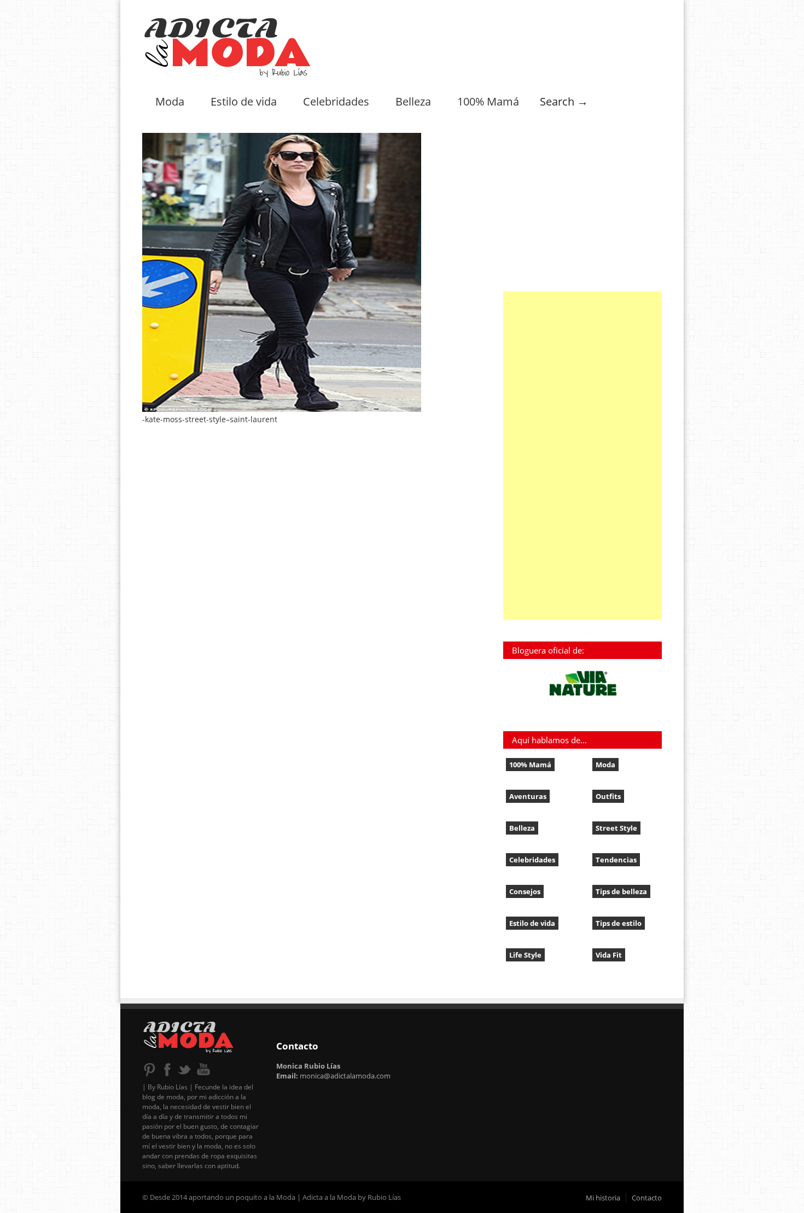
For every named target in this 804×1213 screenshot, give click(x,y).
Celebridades (336, 101)
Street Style (616, 828)
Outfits (608, 796)
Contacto (647, 1198)
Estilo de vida (244, 101)
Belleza (413, 101)
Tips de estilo (619, 923)
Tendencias (616, 860)
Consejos (524, 891)
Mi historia (603, 1198)
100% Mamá (488, 101)
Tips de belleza (621, 891)
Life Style (525, 955)
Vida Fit (609, 955)
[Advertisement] (582, 455)
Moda (169, 101)
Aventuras (527, 796)
